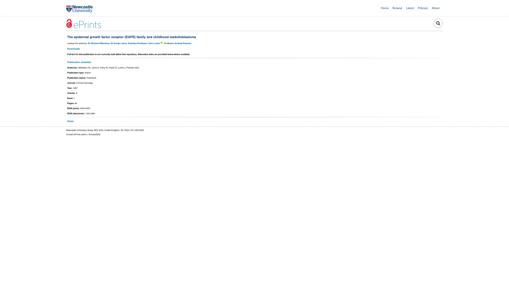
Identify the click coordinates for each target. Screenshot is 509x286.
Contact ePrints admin (76, 134)
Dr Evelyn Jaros (119, 43)
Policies (423, 8)
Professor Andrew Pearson (177, 43)
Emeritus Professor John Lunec (144, 43)
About (436, 8)
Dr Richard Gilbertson (99, 43)
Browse (397, 8)
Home (385, 8)
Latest (410, 8)
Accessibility (94, 134)
